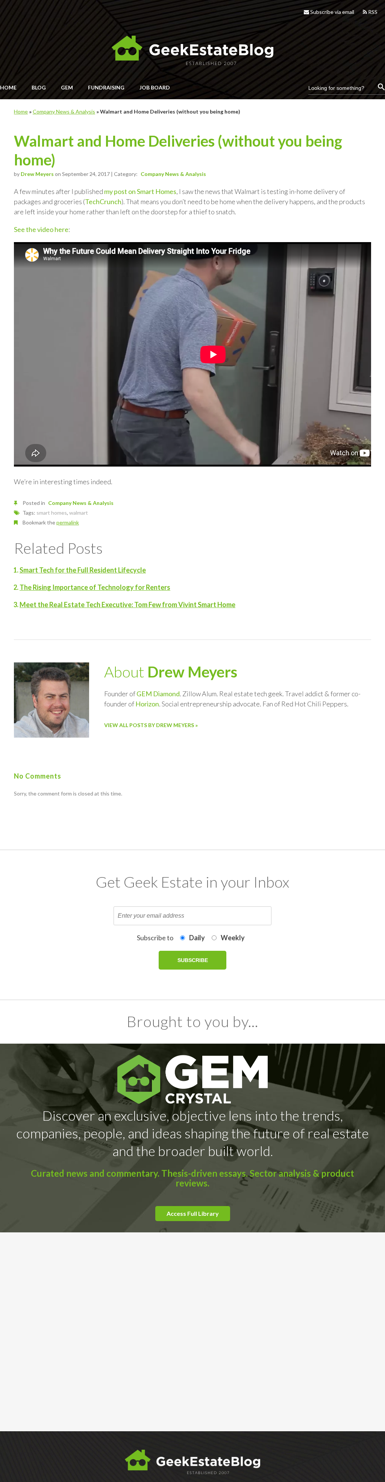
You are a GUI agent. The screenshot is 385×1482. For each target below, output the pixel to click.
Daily (197, 937)
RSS (372, 12)
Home (21, 111)
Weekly (233, 937)
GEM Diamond (158, 693)
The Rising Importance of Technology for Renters (95, 587)
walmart (78, 512)
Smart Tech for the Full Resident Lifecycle (83, 570)
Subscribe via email (331, 12)
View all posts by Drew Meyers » (151, 725)
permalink (67, 522)
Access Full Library (193, 1213)
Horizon (147, 704)
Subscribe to (155, 937)
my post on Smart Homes (140, 191)
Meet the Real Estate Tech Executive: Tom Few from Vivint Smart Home (127, 604)
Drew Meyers (37, 174)
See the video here (41, 229)
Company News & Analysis (64, 111)
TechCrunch (103, 201)
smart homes (51, 512)
